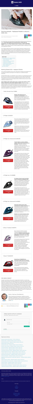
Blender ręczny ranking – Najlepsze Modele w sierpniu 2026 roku (12, 346)
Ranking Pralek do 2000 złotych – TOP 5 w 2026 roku (10, 339)
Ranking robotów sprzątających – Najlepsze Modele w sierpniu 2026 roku (14, 365)
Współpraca (16, 387)
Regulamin (16, 395)
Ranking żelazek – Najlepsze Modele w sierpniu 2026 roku (11, 363)
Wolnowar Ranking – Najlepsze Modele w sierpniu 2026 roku (11, 347)
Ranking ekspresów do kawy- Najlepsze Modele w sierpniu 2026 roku (13, 351)
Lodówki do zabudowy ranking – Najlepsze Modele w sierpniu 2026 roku (13, 366)
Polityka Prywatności (16, 394)
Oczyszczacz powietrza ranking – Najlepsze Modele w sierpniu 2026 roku (13, 350)
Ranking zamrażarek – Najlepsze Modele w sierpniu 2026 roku (12, 355)
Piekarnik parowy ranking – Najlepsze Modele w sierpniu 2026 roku (12, 359)
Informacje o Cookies (16, 393)
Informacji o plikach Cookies (5, 376)
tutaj (12, 300)
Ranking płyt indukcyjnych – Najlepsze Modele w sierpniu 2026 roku (13, 354)
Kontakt (16, 388)
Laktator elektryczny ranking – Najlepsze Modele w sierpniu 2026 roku (13, 353)
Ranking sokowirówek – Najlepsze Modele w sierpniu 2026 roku (12, 342)
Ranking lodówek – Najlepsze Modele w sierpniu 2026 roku (11, 362)
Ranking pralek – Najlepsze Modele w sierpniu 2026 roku (11, 340)
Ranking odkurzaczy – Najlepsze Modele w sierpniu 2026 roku (12, 344)
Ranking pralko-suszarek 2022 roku (7, 343)
